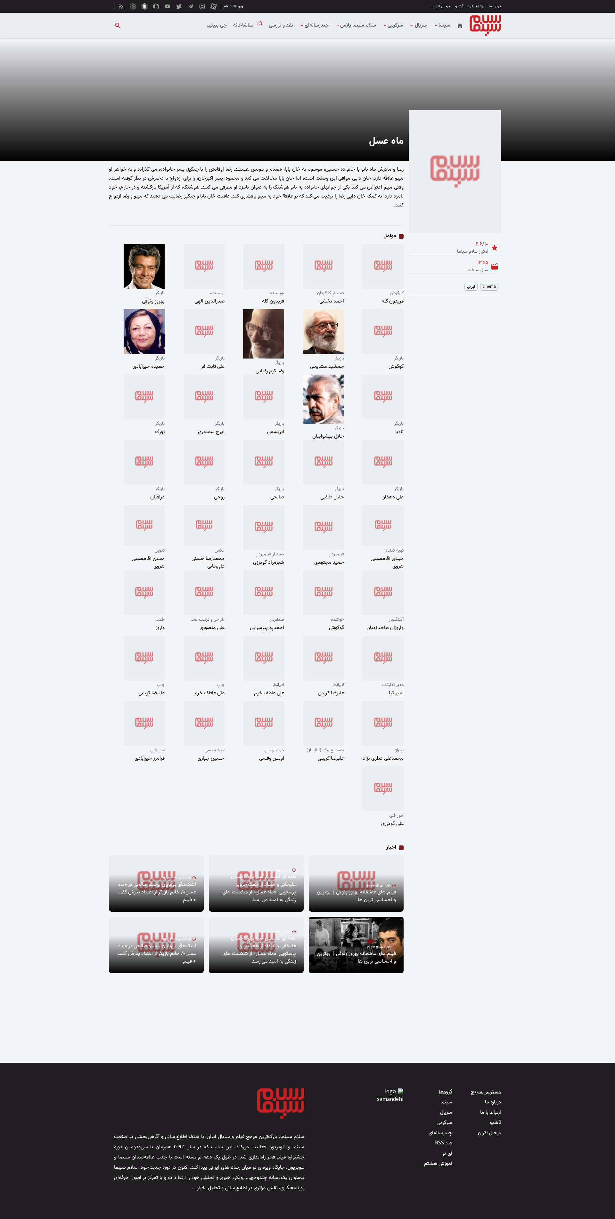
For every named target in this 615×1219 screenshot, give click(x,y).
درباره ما (495, 6)
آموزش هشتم (438, 1164)
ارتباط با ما (476, 6)
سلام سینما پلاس (358, 25)
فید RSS (443, 1143)
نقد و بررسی (281, 25)
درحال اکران (441, 6)
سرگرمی (395, 25)
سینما (444, 25)
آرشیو (459, 6)
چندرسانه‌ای (317, 25)
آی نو (447, 1154)
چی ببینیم (217, 25)
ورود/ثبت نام (233, 6)
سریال (421, 25)
